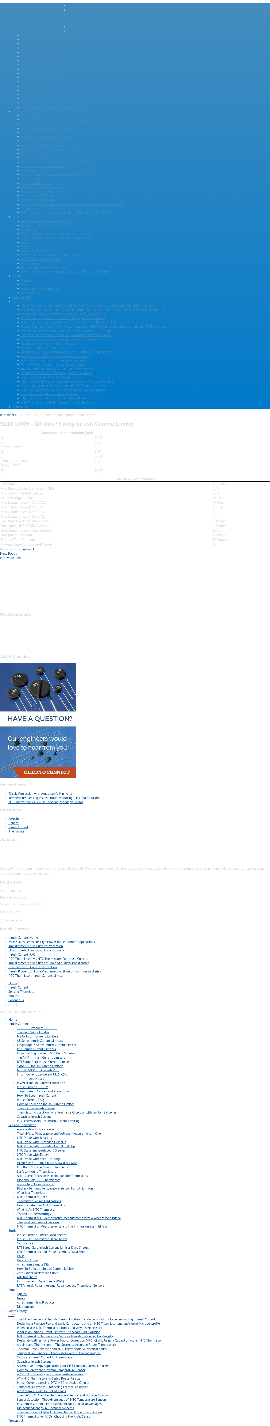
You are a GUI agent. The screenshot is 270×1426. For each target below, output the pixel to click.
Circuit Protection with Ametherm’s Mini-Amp (40, 793)
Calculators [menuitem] (25, 1243)
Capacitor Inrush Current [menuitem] (34, 1116)
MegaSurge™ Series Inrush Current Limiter (97, 31)
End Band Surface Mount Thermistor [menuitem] (43, 1167)
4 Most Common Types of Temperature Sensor (54, 360)
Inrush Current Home (23, 937)
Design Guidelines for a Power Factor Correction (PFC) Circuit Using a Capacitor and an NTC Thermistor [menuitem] (89, 1340)
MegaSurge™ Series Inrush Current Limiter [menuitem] (46, 1045)
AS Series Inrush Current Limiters (90, 26)
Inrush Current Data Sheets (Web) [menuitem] (40, 1281)
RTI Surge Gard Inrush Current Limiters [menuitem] (44, 1061)
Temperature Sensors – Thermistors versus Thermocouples (63, 339)
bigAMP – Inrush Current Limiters (44, 52)
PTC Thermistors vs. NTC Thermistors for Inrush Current (48, 958)
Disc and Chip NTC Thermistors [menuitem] (38, 1180)
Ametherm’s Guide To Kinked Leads (45, 377)
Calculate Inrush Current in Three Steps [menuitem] (45, 1357)
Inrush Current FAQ (34, 86)
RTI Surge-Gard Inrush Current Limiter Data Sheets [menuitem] (53, 1247)
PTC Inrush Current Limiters (40, 35)
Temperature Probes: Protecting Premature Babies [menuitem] (52, 1387)
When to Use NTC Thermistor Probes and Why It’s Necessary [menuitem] (59, 1328)
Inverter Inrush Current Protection (45, 69)
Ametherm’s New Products (40, 288)
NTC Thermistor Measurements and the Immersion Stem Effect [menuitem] (62, 1226)
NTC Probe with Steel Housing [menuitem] (38, 1159)
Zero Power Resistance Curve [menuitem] (37, 1273)
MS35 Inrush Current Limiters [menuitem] (37, 1036)
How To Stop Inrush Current (41, 81)
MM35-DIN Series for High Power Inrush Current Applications (51, 942)
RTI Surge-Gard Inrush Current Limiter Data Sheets (57, 233)
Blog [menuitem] (11, 1315)
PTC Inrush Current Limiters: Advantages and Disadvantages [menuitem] (59, 1404)
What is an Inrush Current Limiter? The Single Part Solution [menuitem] (58, 1332)
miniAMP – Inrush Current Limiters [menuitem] (41, 1057)
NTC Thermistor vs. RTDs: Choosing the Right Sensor (58, 402)
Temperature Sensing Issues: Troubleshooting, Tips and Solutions (54, 798)
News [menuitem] (21, 1298)
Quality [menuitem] (22, 1294)
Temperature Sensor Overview (42, 208)
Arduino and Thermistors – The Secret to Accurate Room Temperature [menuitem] (66, 1344)
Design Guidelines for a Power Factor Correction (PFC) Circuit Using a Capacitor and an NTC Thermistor (93, 326)
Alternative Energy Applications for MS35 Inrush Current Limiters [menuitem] (63, 1366)
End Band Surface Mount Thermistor (47, 153)
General (13, 823)
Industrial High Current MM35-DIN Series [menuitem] (46, 1053)
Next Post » (8, 553)
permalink (28, 549)
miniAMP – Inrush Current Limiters (45, 43)
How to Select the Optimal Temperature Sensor (55, 356)
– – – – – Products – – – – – (88, 14)
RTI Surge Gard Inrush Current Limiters (48, 48)
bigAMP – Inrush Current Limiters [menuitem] (40, 1066)
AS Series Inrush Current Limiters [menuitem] (40, 1040)
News (25, 284)
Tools (17, 217)
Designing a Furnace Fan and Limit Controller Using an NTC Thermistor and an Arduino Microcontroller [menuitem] (89, 1323)
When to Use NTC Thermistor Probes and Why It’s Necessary (63, 314)
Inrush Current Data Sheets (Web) (44, 267)
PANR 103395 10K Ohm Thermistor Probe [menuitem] (47, 1163)
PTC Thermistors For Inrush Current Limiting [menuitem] (48, 1121)
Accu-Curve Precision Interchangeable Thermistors (56, 162)
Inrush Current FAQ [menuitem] (30, 1099)
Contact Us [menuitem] (16, 1420)
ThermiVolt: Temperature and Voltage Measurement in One (63, 119)
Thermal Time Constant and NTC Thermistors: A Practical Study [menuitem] (62, 1349)
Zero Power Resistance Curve (41, 259)
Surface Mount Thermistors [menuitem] (36, 1171)
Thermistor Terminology (38, 200)
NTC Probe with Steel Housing (42, 145)
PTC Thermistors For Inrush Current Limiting (52, 107)
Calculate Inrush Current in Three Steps (49, 343)
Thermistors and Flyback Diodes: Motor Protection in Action (63, 398)
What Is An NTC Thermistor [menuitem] (36, 1209)
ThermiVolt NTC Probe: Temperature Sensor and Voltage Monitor (67, 381)
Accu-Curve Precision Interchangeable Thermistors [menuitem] (52, 1175)
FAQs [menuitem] (20, 1256)
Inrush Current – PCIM (37, 73)
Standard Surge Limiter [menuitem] (33, 1032)
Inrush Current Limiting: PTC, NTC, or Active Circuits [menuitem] (53, 1382)
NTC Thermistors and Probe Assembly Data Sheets (57, 238)
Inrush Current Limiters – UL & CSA (46, 60)
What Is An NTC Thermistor (40, 195)
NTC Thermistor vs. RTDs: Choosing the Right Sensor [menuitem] (54, 1416)
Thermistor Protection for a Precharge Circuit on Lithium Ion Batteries (71, 98)
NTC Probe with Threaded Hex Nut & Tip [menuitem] (46, 1146)
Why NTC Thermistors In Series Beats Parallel (53, 364)
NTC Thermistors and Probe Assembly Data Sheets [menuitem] (52, 1251)
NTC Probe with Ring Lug (38, 124)
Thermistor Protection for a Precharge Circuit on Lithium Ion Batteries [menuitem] (67, 1112)
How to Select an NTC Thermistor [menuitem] (41, 1205)
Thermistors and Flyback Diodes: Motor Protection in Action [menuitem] (59, 1412)
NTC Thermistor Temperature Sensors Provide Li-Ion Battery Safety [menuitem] (65, 1336)
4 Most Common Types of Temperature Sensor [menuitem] (50, 1374)
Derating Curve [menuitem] (27, 1260)
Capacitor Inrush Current (38, 102)
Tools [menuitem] (12, 1230)
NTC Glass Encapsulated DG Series (45, 136)
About (17, 276)
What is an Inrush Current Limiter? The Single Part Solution (63, 318)
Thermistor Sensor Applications (43, 187)
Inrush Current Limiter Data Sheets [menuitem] (41, 1235)
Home (72, 5)
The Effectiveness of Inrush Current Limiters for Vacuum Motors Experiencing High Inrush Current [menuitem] (86, 1319)
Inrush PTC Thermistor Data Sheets (46, 225)
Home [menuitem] (12, 1019)
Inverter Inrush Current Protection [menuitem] (41, 1083)
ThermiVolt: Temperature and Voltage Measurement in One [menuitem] (59, 1133)
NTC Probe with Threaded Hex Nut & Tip (50, 132)
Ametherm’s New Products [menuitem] (36, 1302)
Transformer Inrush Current (40, 94)
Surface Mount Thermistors (40, 157)
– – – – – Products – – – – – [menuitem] (37, 1028)
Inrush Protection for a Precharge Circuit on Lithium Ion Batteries (54, 971)
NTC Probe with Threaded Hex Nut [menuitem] (41, 1142)
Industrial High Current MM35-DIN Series (50, 39)
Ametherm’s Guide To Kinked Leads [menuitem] (41, 1391)
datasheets (8, 415)
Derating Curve (31, 246)
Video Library (22, 297)
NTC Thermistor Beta (36, 183)
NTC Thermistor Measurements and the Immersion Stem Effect (66, 212)
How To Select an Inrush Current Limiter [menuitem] (45, 1104)
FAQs (25, 242)
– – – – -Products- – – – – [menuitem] (35, 1129)
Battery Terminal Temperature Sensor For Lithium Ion (59, 174)
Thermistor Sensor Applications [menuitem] (39, 1201)
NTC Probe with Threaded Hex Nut (45, 128)
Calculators (29, 229)
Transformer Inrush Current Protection (35, 946)
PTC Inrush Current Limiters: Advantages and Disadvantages (63, 390)
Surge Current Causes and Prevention (47, 77)
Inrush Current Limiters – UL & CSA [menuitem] (42, 1074)
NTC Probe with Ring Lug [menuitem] (34, 1137)
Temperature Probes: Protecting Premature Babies (56, 373)
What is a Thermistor (36, 179)
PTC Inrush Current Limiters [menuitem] (36, 1049)
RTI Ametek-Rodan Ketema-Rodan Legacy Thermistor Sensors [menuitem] (60, 1285)
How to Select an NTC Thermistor (45, 191)
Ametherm (15, 818)
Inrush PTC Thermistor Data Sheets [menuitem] (42, 1239)
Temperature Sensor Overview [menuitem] (38, 1222)
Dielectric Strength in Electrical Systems (49, 394)
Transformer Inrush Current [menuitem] (36, 1108)
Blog (16, 301)
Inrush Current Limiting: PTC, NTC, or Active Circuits (57, 369)
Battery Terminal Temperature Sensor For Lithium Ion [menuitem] (55, 1188)
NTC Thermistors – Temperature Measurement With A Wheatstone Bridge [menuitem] (69, 1218)
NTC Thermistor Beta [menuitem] (32, 1197)
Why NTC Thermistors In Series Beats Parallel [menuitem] (49, 1378)
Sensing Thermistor (26, 111)
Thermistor (16, 831)
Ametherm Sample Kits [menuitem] (33, 1264)
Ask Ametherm (31, 263)
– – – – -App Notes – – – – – (41, 64)
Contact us (16, 1000)
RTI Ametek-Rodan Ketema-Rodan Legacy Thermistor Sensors (65, 271)
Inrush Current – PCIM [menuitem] (32, 1087)
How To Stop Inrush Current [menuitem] (37, 1095)
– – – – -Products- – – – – (39, 115)
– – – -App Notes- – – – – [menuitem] (35, 1184)
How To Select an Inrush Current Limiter (49, 90)
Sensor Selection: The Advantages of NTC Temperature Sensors (66, 385)
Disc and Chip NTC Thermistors (43, 166)
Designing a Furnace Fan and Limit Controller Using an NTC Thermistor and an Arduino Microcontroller (93, 309)
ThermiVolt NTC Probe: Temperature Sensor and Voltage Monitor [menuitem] (63, 1395)
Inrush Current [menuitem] (18, 1023)
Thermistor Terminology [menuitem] (34, 1213)
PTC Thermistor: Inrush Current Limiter (35, 975)
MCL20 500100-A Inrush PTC (42, 56)
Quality (26, 280)
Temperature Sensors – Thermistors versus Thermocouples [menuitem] (59, 1353)
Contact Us (20, 407)
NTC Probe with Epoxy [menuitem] (33, 1154)
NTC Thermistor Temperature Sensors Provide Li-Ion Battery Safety (69, 322)
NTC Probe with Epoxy (37, 141)
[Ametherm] (34, 23)
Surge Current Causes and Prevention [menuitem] (43, 1091)
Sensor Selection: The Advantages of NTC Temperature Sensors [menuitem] (62, 1399)
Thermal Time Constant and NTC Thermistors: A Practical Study (66, 335)
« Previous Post (11, 557)
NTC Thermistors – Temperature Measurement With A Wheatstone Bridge (73, 204)
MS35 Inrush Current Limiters (88, 22)
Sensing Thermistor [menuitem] (22, 1125)
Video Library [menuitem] (17, 1311)
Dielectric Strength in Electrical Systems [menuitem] (45, 1408)
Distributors (29, 293)
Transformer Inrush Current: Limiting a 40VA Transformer (48, 963)
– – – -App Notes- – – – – (39, 170)
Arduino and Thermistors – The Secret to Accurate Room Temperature (70, 331)
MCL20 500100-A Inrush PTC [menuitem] (38, 1070)
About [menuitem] (12, 1289)
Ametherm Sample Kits (37, 250)
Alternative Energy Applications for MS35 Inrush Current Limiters (67, 352)
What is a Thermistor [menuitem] (32, 1192)
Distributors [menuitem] (25, 1306)
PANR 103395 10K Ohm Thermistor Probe (51, 149)
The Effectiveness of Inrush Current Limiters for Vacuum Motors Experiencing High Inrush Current (90, 305)
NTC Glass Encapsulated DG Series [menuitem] (41, 1150)
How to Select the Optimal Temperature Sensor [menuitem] (51, 1370)
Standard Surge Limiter (84, 18)
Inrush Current (78, 10)
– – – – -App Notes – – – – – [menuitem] (37, 1078)
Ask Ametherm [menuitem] (27, 1277)
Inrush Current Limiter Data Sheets (46, 221)
